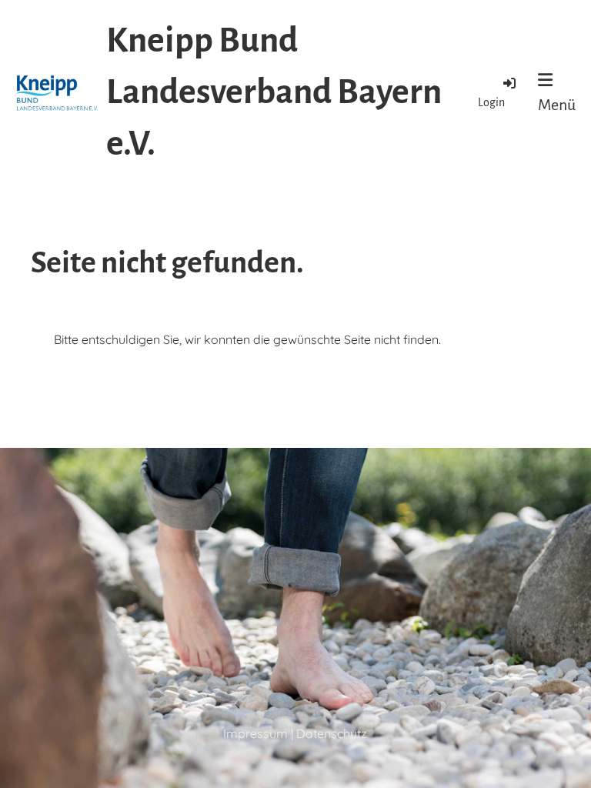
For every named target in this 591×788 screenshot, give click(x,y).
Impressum (255, 733)
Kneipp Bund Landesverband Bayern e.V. (274, 92)
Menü (557, 104)
